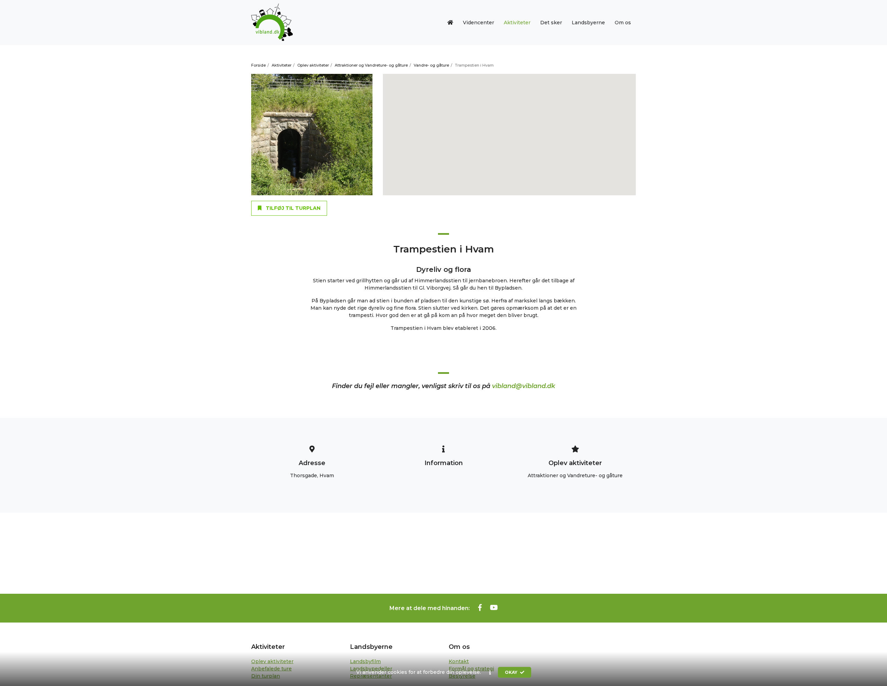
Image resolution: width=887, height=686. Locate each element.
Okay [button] (511, 672)
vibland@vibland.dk (523, 386)
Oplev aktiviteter (313, 65)
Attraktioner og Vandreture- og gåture (371, 65)
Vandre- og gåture (431, 65)
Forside (258, 65)
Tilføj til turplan (292, 208)
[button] (490, 672)
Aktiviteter (281, 65)
